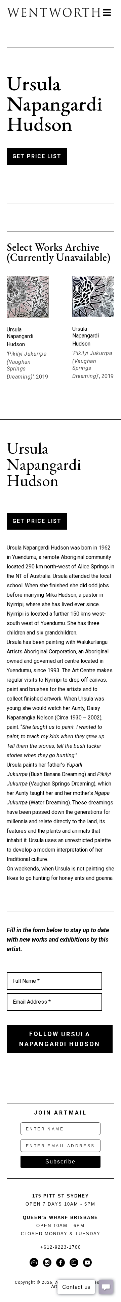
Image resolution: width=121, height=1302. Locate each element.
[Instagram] (48, 1262)
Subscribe (60, 1161)
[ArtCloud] (35, 1262)
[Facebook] (61, 1262)
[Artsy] (75, 1262)
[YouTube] (87, 1262)
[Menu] (107, 12)
